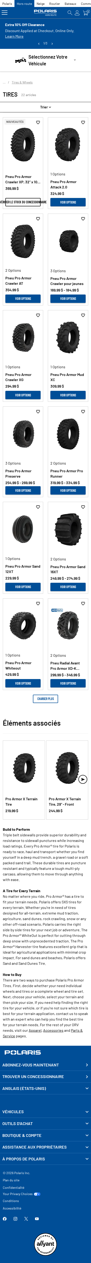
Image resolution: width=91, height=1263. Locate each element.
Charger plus (45, 699)
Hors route (24, 4)
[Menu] (4, 12)
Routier (54, 4)
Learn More (14, 36)
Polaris (7, 4)
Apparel (35, 1030)
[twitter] (26, 1219)
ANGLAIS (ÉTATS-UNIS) (24, 1088)
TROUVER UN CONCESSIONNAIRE (33, 1076)
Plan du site (11, 1180)
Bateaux (70, 4)
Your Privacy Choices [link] (18, 1194)
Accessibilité (12, 1208)
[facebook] (5, 1219)
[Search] (70, 12)
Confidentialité (13, 1187)
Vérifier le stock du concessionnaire (23, 202)
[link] (45, 1112)
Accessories (53, 1030)
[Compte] (77, 12)
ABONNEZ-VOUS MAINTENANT (30, 1064)
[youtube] (37, 1219)
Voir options (68, 202)
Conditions (11, 1201)
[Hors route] (46, 12)
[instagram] (15, 1219)
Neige (41, 4)
